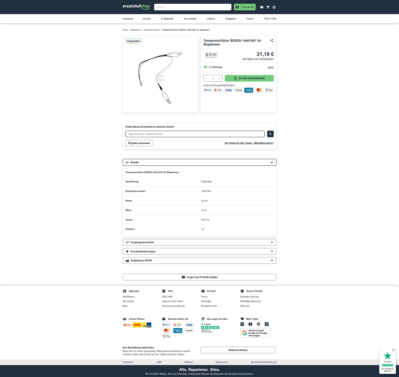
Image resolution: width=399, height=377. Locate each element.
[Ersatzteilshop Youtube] (251, 324)
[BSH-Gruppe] (211, 55)
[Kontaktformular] (261, 6)
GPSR (271, 67)
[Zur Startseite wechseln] (136, 7)
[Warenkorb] (268, 7)
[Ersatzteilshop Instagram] (243, 324)
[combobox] (192, 7)
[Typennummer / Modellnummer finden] (270, 134)
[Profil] (274, 7)
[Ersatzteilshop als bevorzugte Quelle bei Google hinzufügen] (255, 333)
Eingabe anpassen (139, 143)
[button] (128, 19)
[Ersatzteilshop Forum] (260, 324)
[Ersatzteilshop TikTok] (267, 324)
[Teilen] (272, 40)
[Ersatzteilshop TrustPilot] (206, 323)
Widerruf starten (238, 350)
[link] (199, 277)
